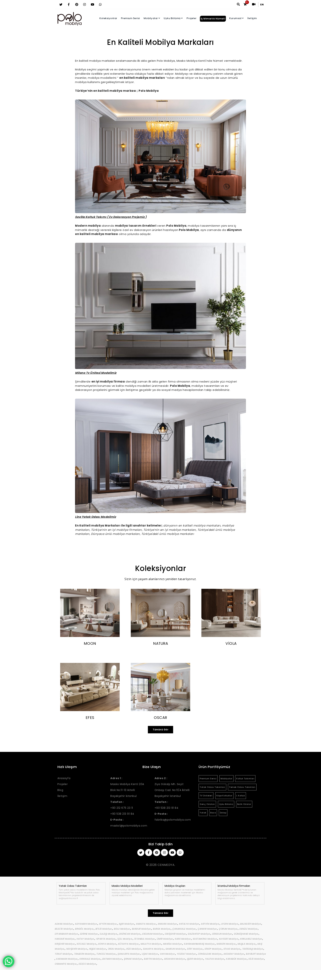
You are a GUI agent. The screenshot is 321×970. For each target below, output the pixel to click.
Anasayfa (63, 778)
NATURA (160, 643)
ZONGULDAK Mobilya (210, 953)
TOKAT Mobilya (63, 953)
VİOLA (231, 643)
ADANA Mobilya (64, 923)
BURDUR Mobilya (141, 928)
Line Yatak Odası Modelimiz (95, 517)
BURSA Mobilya (162, 928)
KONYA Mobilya (107, 943)
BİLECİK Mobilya (64, 928)
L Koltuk (240, 795)
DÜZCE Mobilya (87, 963)
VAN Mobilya (167, 953)
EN (262, 4)
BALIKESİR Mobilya (250, 923)
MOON (90, 643)
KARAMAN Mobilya (67, 958)
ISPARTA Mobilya (106, 938)
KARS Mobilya (183, 938)
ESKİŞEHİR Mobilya (175, 933)
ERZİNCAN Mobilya (130, 933)
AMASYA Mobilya (146, 923)
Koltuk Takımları (245, 778)
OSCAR (160, 717)
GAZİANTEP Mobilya (199, 933)
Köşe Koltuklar (224, 795)
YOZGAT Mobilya (186, 953)
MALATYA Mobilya (150, 943)
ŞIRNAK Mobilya (133, 958)
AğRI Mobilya (126, 923)
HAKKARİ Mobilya (65, 938)
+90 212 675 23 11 (121, 808)
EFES (90, 717)
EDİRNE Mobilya (89, 933)
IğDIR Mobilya (195, 958)
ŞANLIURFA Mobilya (128, 953)
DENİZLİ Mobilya (248, 928)
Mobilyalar (151, 18)
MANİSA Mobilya (172, 943)
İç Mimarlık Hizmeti (213, 18)
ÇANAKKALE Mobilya (184, 928)
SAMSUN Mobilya (175, 948)
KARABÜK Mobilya (236, 958)
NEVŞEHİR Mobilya (76, 948)
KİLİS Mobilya (256, 958)
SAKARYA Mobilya (153, 948)
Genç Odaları (207, 804)
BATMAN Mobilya (112, 958)
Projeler (192, 18)
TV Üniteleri (206, 795)
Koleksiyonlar (108, 18)
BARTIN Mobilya (153, 958)
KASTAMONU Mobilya (205, 938)
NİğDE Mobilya (97, 948)
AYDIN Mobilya (230, 923)
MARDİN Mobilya (226, 943)
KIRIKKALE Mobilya (90, 958)
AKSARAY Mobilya (233, 953)
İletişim (252, 18)
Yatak (203, 812)
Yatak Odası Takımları (212, 787)
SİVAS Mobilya (232, 948)
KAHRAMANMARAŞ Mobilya (199, 943)
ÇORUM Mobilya (228, 928)
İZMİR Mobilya (165, 938)
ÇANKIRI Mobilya (207, 928)
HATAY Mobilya (85, 938)
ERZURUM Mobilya (152, 933)
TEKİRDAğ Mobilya (252, 948)
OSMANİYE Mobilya (66, 963)
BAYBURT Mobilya (256, 953)
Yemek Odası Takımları (242, 787)
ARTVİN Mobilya (210, 923)
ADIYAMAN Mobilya (86, 923)
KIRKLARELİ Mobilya (251, 938)
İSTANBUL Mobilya (144, 938)
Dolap (223, 812)
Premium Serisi (130, 18)
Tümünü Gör (160, 729)
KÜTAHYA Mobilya (128, 943)
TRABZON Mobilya (84, 953)
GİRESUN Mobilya (222, 933)
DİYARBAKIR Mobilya (66, 933)
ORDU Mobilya (116, 948)
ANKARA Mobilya (167, 923)
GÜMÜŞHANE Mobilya (246, 933)
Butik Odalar (244, 804)
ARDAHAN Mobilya (174, 958)
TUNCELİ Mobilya (106, 953)
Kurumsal (235, 18)
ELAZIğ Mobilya (109, 933)
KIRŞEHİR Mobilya (65, 943)
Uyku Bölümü (172, 18)
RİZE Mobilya (133, 948)
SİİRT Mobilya (195, 948)
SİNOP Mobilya (213, 948)
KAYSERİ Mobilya (229, 938)
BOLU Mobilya (122, 928)
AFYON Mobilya (108, 923)
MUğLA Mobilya (246, 943)
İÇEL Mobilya (125, 938)
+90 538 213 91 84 (122, 814)
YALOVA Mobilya (215, 958)
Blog (60, 790)
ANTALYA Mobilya (189, 923)
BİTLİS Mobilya (103, 928)
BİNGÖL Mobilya (84, 928)
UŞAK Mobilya (150, 953)
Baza (213, 812)
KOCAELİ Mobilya (87, 943)
